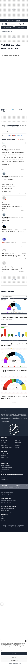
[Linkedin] (20, 474)
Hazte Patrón (4, 451)
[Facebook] (3, 474)
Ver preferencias (14, 660)
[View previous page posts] (13, 403)
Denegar (14, 657)
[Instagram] (14, 474)
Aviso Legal (18, 663)
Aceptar (14, 653)
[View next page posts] (15, 403)
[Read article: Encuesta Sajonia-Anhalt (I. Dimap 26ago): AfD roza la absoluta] (14, 357)
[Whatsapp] (5, 474)
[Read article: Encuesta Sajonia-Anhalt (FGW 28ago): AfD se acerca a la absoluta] (14, 305)
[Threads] (7, 474)
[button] (26, 641)
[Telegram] (10, 474)
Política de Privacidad (12, 663)
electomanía (11, 24)
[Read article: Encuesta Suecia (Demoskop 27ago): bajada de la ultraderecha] (14, 331)
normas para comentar (14, 125)
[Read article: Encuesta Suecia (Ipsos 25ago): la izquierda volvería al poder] (14, 384)
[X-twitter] (1, 474)
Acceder (24, 135)
